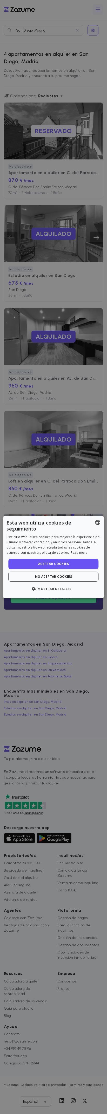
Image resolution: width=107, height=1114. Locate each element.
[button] (53, 589)
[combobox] (98, 522)
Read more (79, 552)
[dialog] (53, 557)
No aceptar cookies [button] (53, 576)
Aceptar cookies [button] (53, 564)
